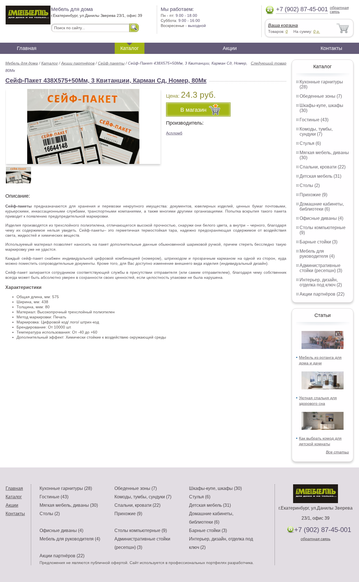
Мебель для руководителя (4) (317, 254)
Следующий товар (268, 63)
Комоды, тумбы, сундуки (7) (316, 131)
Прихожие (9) (313, 194)
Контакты (331, 48)
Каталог (129, 48)
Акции (230, 48)
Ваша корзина (283, 25)
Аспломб (174, 133)
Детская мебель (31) (320, 176)
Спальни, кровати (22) (323, 167)
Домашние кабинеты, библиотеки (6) (322, 206)
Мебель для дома (21, 63)
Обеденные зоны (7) (321, 96)
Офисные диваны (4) (321, 218)
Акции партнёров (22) (322, 294)
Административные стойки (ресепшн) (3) (321, 268)
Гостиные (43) (314, 119)
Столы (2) (310, 185)
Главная (26, 48)
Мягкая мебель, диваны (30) (69, 505)
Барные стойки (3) (318, 241)
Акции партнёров (78, 63)
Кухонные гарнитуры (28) (66, 488)
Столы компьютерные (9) (140, 530)
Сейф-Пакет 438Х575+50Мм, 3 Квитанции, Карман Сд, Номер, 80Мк (105, 80)
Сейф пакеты (111, 63)
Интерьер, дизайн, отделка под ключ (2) (321, 282)
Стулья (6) (310, 143)
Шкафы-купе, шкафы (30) (215, 488)
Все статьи (337, 452)
